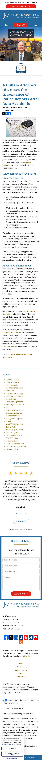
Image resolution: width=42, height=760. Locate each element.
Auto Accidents (18, 354)
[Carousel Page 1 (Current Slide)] (16, 513)
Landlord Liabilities (14, 396)
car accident (25, 162)
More (35, 25)
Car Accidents (12, 385)
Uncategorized (12, 441)
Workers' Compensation (16, 446)
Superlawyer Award (14, 430)
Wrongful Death (13, 449)
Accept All (12, 748)
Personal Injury (12, 416)
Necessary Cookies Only (12, 754)
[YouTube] (36, 637)
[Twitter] (11, 637)
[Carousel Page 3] (25, 513)
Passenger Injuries (14, 413)
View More (21, 521)
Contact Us (21, 25)
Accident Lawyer (13, 379)
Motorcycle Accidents (15, 404)
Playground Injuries (14, 418)
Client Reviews (21, 462)
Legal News (11, 399)
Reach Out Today (21, 541)
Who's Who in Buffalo (15, 444)
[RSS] (21, 642)
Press (8, 421)
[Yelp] (26, 637)
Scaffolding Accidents (15, 424)
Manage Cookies (11, 703)
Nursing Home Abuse (15, 410)
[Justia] (21, 637)
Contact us (12, 346)
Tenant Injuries (12, 432)
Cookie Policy (33, 700)
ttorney (7, 165)
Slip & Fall (10, 427)
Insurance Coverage (14, 393)
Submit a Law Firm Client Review (21, 530)
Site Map (21, 673)
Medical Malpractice (14, 402)
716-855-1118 (16, 625)
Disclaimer (21, 667)
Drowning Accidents (14, 388)
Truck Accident (12, 438)
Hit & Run (10, 391)
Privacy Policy (21, 670)
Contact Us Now (21, 594)
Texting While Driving (15, 435)
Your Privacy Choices (17, 700)
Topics (6, 374)
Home (7, 25)
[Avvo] (31, 637)
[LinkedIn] (16, 637)
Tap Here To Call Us (21, 6)
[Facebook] (6, 637)
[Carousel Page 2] (21, 513)
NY (7, 407)
